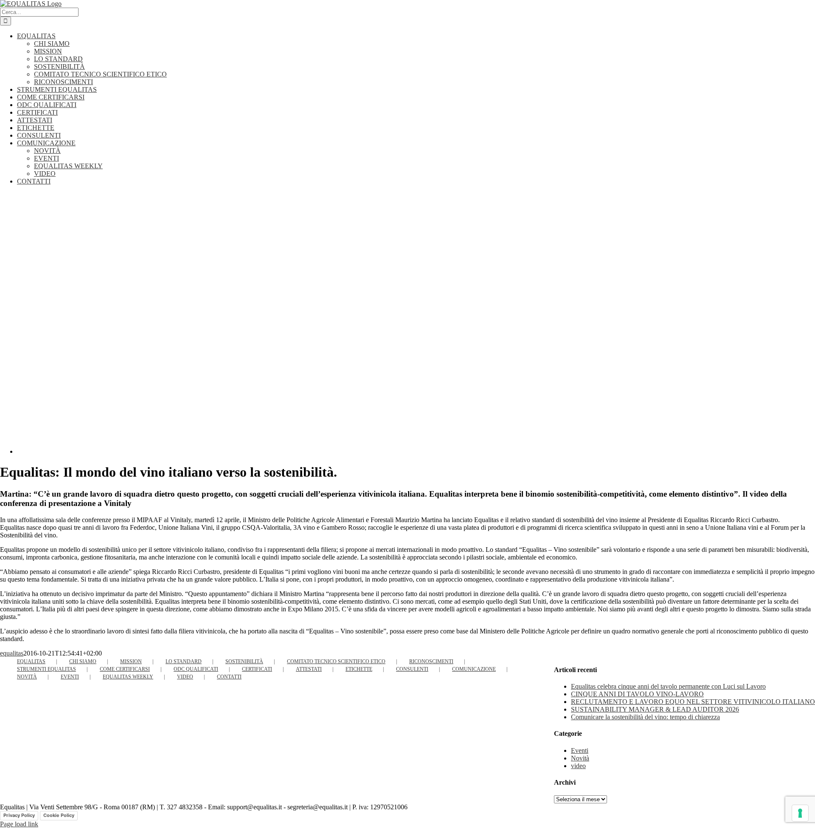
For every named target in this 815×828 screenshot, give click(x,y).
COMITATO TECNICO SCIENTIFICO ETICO (336, 661)
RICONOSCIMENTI (431, 661)
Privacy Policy (19, 815)
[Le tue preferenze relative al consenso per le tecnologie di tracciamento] (800, 813)
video (578, 765)
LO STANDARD (184, 661)
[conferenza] (187, 451)
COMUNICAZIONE (474, 669)
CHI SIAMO (82, 661)
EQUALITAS (31, 661)
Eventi (579, 750)
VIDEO (185, 677)
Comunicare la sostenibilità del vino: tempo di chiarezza (645, 717)
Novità (580, 758)
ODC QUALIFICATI (196, 669)
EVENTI (70, 677)
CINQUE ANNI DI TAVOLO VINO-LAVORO (637, 694)
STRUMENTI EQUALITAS (46, 669)
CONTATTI (229, 677)
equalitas (11, 653)
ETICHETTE (359, 669)
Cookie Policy (58, 815)
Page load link (19, 824)
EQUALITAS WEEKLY (128, 677)
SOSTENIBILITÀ (244, 661)
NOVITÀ (27, 677)
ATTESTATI (309, 669)
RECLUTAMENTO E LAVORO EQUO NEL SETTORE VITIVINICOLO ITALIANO (693, 701)
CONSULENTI (412, 669)
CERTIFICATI (257, 669)
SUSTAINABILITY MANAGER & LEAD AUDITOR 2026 (655, 709)
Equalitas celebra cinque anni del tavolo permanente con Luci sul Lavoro (668, 686)
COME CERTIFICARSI (125, 669)
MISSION (131, 661)
